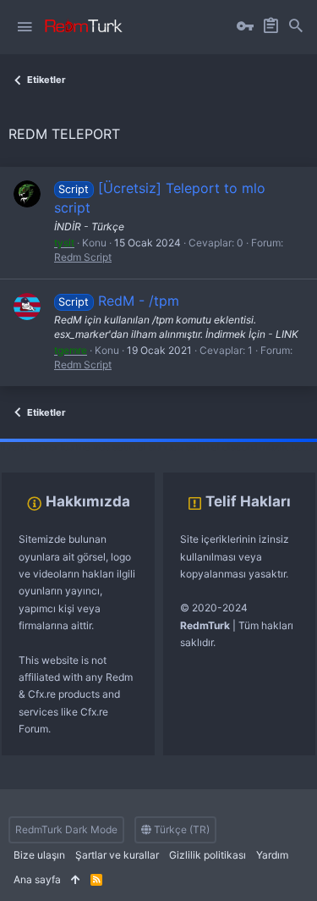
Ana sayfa (37, 879)
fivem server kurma (45, 446)
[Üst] (75, 880)
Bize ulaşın (39, 854)
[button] (24, 27)
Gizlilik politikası (207, 854)
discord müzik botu (267, 446)
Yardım (272, 854)
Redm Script (83, 257)
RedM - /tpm (118, 300)
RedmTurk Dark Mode (66, 829)
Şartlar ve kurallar (117, 854)
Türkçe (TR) (180, 829)
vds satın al (119, 446)
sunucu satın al (184, 446)
